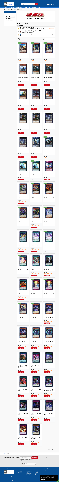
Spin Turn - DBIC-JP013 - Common (48, 175)
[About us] (9, 471)
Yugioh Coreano (27, 7)
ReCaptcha (23, 463)
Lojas (27, 476)
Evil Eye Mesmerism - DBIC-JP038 (48, 414)
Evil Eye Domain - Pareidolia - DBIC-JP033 (49, 366)
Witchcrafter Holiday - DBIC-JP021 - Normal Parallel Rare (49, 245)
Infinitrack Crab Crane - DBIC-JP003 (23, 78)
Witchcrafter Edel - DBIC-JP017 (22, 221)
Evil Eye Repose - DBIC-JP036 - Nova (23, 414)
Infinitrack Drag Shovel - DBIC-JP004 (35, 78)
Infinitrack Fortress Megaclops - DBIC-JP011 (48, 151)
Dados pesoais (37, 470)
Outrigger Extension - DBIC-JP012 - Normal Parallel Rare (36, 175)
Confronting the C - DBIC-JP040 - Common (35, 438)
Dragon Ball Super (8, 25)
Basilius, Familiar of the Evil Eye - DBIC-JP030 (35, 341)
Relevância (49, 39)
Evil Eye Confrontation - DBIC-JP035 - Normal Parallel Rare (49, 390)
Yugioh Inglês (11, 7)
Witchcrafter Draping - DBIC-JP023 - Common (36, 269)
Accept (43, 479)
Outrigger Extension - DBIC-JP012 (23, 175)
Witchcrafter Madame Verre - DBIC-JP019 (49, 221)
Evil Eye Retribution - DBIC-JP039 (22, 438)
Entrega (27, 470)
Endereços (36, 473)
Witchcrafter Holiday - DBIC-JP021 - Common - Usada (36, 245)
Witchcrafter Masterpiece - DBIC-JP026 (36, 293)
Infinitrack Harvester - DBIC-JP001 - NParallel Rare (30, 34)
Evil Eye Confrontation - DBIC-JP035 (36, 390)
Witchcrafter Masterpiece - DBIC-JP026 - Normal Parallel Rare (49, 293)
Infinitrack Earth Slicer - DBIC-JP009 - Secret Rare (23, 151)
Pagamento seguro (29, 473)
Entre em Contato (28, 474)
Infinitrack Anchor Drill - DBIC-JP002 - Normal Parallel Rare (49, 56)
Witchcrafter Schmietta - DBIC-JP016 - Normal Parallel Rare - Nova (33, 30)
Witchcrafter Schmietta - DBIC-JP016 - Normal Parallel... (49, 197)
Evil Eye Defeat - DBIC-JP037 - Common (36, 414)
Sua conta (37, 468)
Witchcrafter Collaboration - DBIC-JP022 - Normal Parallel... (23, 269)
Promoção (19, 470)
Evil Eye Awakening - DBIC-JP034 (22, 390)
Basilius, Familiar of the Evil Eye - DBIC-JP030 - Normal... (48, 341)
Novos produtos (20, 471)
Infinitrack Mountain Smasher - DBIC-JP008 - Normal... (36, 127)
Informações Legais (29, 471)
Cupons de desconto (38, 474)
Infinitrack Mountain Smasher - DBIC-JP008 (23, 127)
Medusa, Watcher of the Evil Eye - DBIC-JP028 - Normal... (49, 317)
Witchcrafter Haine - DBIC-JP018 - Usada (35, 221)
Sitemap (27, 475)
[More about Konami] (8, 453)
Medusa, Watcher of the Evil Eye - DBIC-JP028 (36, 317)
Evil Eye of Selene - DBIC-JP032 (35, 366)
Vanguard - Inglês (8, 22)
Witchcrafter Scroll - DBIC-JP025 (22, 293)
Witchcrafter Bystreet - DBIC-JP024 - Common (48, 269)
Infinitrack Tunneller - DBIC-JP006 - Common (36, 103)
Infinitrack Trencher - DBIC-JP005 (23, 103)
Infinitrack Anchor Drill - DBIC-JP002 (36, 56)
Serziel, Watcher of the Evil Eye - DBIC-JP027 (22, 317)
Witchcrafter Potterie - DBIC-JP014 (23, 197)
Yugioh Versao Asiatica (36, 7)
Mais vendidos (20, 472)
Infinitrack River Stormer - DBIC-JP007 (28, 27)
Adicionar (21, 84)
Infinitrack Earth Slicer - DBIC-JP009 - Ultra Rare (49, 127)
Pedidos (36, 471)
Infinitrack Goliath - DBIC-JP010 (35, 151)
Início (6, 7)
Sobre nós (27, 472)
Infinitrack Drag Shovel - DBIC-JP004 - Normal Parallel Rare (49, 78)
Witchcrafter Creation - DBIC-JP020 (23, 245)
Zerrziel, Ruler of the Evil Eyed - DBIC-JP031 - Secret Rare (22, 366)
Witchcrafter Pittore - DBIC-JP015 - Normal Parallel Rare (36, 197)
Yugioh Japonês (19, 7)
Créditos (36, 472)
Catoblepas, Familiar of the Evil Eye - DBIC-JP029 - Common (22, 341)
